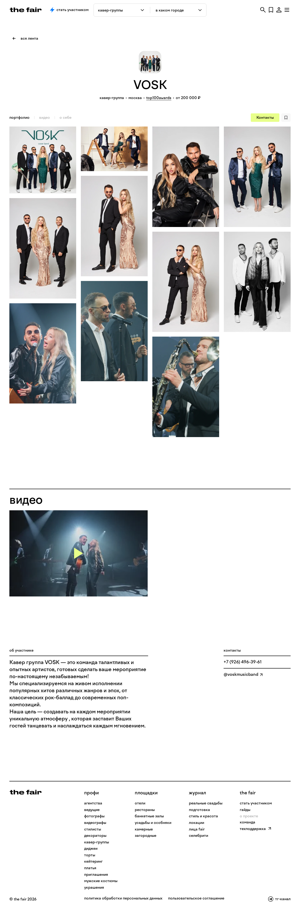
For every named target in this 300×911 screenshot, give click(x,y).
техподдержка (253, 828)
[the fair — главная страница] (25, 10)
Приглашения (96, 874)
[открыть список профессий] (143, 10)
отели (140, 803)
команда (247, 822)
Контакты (265, 117)
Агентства (93, 803)
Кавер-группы (96, 842)
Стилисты (92, 829)
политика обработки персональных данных (123, 898)
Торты (89, 855)
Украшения (94, 887)
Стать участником (72, 10)
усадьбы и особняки (153, 822)
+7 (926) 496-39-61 (243, 662)
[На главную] (25, 792)
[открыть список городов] (200, 10)
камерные (144, 829)
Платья (90, 868)
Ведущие (92, 809)
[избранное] (271, 10)
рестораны (145, 809)
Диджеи (91, 848)
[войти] (279, 10)
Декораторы (95, 835)
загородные (145, 835)
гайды (245, 809)
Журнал (197, 793)
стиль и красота (203, 816)
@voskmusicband (241, 674)
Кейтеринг (93, 861)
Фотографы (94, 816)
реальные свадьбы (205, 803)
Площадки (146, 793)
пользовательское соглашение (196, 898)
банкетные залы (149, 816)
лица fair (197, 829)
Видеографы (95, 822)
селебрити (198, 835)
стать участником (256, 803)
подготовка (199, 809)
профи (91, 793)
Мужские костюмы (100, 881)
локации (196, 822)
